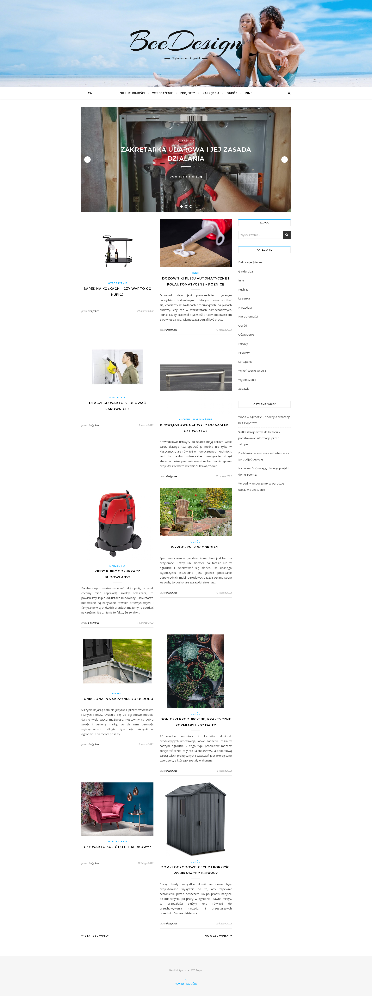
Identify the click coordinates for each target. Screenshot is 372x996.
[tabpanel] (186, 159)
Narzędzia (210, 93)
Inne (248, 93)
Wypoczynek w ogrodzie (196, 547)
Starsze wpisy (96, 935)
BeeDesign (186, 41)
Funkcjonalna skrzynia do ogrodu (117, 699)
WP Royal (196, 970)
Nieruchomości (132, 93)
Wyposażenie (162, 93)
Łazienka (244, 298)
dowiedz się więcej (186, 176)
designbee (93, 311)
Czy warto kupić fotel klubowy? (117, 847)
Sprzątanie (245, 361)
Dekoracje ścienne (250, 262)
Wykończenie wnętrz (252, 370)
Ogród (232, 93)
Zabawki (243, 388)
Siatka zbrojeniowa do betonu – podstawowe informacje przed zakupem (259, 438)
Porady (243, 343)
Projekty (187, 93)
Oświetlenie (246, 334)
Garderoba (245, 271)
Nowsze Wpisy (217, 935)
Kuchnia (185, 419)
